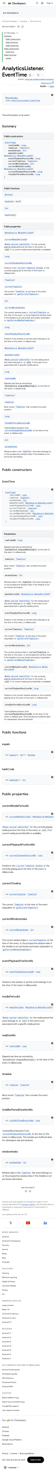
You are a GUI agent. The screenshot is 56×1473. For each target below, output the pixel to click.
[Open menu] (4, 3)
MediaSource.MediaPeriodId (18, 156)
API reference (11, 13)
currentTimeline (13, 287)
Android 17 (6, 1333)
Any (17, 201)
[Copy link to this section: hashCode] (16, 769)
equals (8, 201)
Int (24, 150)
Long (23, 145)
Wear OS (6, 1309)
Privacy (5, 1290)
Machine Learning (9, 1277)
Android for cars (9, 1318)
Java (51, 86)
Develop (24, 21)
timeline (9, 402)
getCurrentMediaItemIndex (20, 320)
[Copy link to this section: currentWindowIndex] (29, 919)
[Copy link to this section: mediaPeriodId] (22, 996)
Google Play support (10, 1406)
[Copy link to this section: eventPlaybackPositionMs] (35, 961)
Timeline (23, 148)
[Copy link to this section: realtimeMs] (18, 1035)
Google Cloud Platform (11, 1440)
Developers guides (9, 1374)
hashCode (9, 215)
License (14, 1453)
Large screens (8, 1305)
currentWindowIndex (15, 307)
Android (5, 1237)
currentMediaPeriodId (16, 239)
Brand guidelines (27, 1453)
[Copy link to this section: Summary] (18, 126)
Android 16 (6, 1337)
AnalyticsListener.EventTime (26, 100)
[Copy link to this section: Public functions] (29, 732)
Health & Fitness (8, 1281)
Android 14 (6, 1346)
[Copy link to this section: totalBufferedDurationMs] (35, 1110)
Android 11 (6, 1358)
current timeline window (30, 268)
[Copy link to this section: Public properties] (31, 794)
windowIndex (11, 446)
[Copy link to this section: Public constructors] (34, 470)
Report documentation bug (13, 1402)
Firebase (5, 1435)
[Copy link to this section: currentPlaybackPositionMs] (37, 844)
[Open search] (37, 3)
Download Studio (9, 1382)
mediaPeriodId (12, 355)
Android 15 (6, 1341)
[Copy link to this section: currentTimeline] (23, 883)
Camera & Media (9, 1286)
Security (5, 1245)
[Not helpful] (22, 27)
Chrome (5, 1431)
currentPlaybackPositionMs (18, 263)
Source (5, 1249)
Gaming (5, 1273)
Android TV (6, 1322)
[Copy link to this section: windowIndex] (20, 1151)
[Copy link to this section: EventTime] (17, 481)
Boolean (9, 194)
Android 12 (6, 1354)
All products (7, 1444)
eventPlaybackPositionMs (17, 334)
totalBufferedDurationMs (17, 423)
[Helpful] (18, 27)
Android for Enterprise (11, 1241)
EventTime (10, 142)
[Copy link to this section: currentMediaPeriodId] (31, 806)
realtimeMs (10, 378)
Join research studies (10, 1410)
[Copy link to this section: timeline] (14, 1074)
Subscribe (35, 1459)
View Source (46, 83)
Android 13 (6, 1350)
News (4, 1253)
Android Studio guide (11, 1369)
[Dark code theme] (52, 95)
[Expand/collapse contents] (17, 33)
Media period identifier (17, 244)
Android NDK (7, 1386)
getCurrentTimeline (27, 294)
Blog (4, 1258)
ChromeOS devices (10, 1314)
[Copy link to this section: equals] (12, 744)
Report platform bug (10, 1397)
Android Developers (9, 21)
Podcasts (6, 1262)
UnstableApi (12, 98)
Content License (28, 1204)
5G (3, 1294)
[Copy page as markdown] (38, 75)
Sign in (50, 3)
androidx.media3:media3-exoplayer (39, 79)
